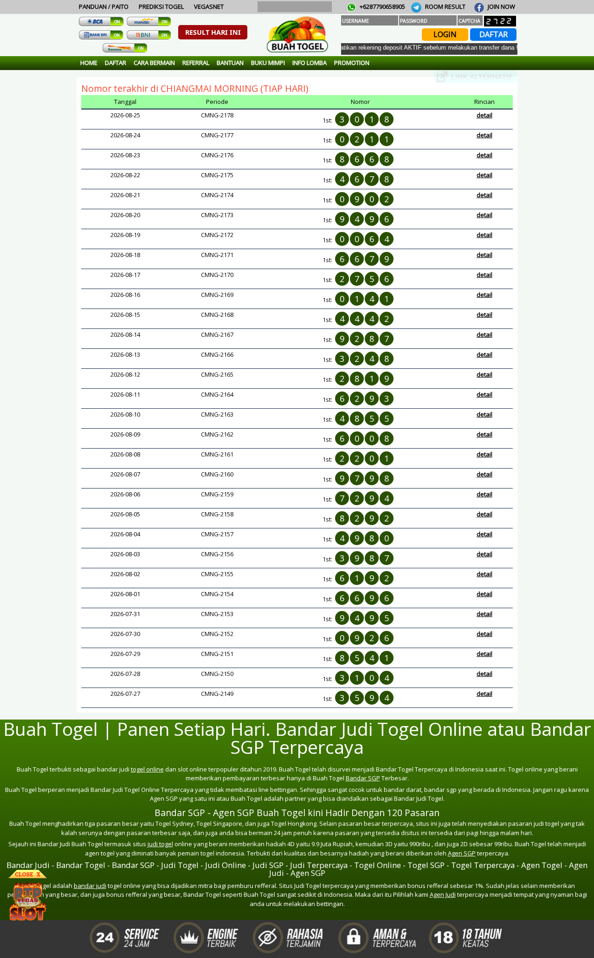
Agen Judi (443, 894)
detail (484, 115)
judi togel (160, 844)
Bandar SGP (363, 778)
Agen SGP (462, 853)
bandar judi (90, 885)
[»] (475, 77)
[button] (212, 32)
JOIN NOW (500, 6)
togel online (147, 769)
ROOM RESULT (444, 6)
